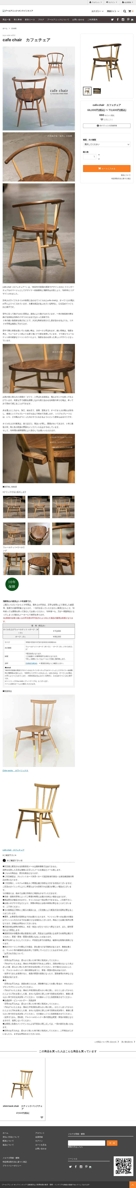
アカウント (95, 2)
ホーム (5, 28)
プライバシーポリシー (12, 1165)
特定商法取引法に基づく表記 (15, 1162)
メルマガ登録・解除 (11, 1158)
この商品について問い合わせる (105, 1042)
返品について (126, 175)
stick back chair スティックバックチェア (22, 1107)
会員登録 (127, 2)
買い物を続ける (127, 1042)
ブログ (41, 19)
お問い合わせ (78, 19)
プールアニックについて (58, 19)
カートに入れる (108, 168)
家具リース (30, 19)
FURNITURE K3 (31, 663)
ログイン (111, 2)
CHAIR (13, 28)
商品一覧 (7, 19)
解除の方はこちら (75, 1147)
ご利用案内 (92, 19)
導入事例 (18, 19)
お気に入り (108, 119)
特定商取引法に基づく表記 (121, 178)
